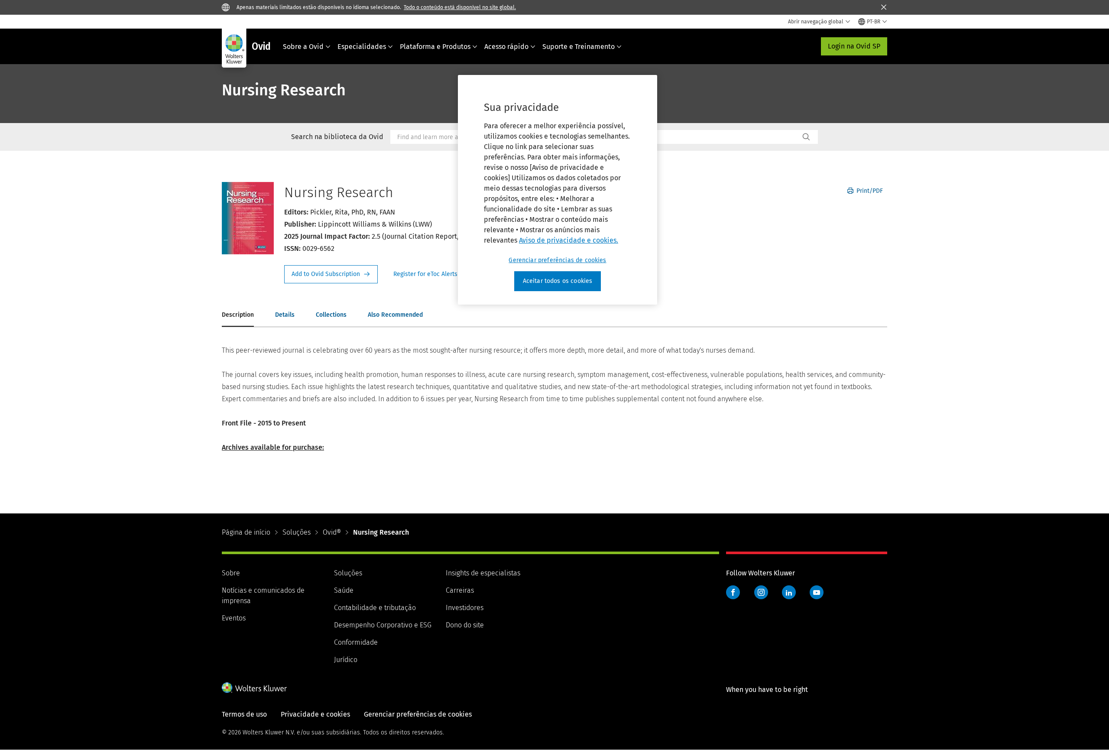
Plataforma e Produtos (435, 46)
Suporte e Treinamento (578, 46)
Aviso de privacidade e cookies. (568, 240)
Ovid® (332, 532)
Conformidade (356, 642)
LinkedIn (789, 592)
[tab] (238, 315)
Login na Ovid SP (854, 46)
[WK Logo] (254, 687)
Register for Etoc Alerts (430, 274)
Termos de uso (244, 714)
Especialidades (361, 46)
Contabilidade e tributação (375, 608)
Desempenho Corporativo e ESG (382, 625)
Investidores (464, 608)
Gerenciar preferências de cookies (557, 260)
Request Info (331, 274)
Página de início (246, 532)
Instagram (761, 592)
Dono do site (465, 625)
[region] (557, 190)
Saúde (343, 590)
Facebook (733, 592)
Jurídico (345, 660)
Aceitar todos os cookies (558, 281)
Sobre (231, 573)
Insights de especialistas (483, 573)
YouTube (817, 592)
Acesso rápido (506, 46)
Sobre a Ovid (303, 46)
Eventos (234, 618)
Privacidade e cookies (315, 714)
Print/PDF (869, 191)
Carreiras (460, 590)
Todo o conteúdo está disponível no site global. (460, 7)
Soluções (296, 532)
